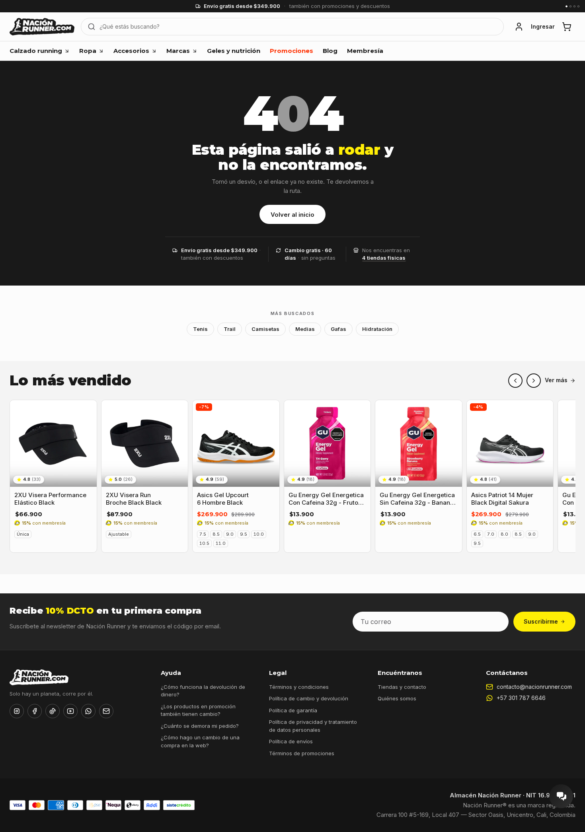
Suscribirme (541, 621)
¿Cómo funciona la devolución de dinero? (203, 691)
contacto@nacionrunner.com (534, 686)
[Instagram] (17, 711)
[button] (519, 26)
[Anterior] (515, 380)
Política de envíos (291, 741)
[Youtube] (70, 711)
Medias (305, 329)
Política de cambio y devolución (308, 698)
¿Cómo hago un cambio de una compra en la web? (200, 741)
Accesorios (131, 50)
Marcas (178, 50)
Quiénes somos (397, 698)
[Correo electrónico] (106, 711)
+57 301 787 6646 (521, 697)
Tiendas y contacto (402, 687)
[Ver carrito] (566, 26)
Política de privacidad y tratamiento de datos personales (313, 726)
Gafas (338, 329)
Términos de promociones (301, 753)
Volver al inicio (292, 214)
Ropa (87, 50)
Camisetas (265, 329)
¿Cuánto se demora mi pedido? (200, 726)
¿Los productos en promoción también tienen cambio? (198, 710)
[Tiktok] (52, 711)
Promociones (291, 50)
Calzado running (36, 50)
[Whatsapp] (88, 711)
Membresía (365, 50)
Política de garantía (293, 710)
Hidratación (377, 329)
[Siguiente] (533, 380)
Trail (230, 329)
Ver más (556, 380)
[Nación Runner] (42, 26)
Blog (330, 50)
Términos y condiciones (299, 687)
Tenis (200, 329)
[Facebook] (34, 711)
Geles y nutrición (233, 50)
